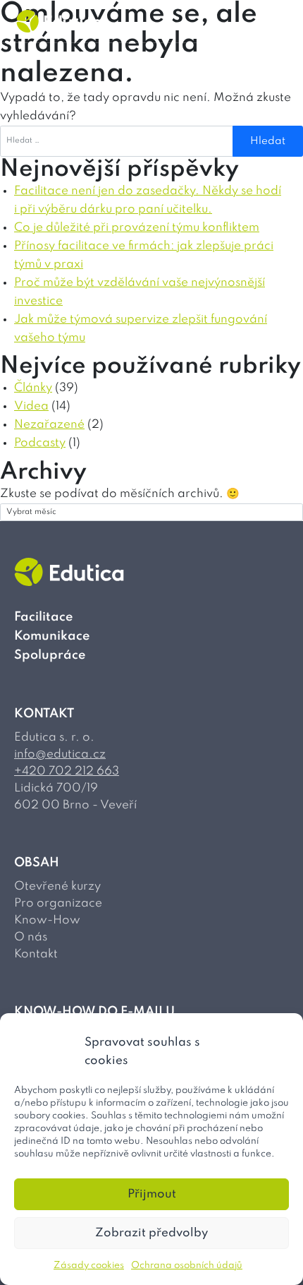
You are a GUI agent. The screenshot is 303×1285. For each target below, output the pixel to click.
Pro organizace (58, 903)
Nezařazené (49, 425)
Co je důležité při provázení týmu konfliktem (136, 228)
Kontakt (36, 954)
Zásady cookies (89, 1265)
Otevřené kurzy (57, 886)
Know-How (47, 920)
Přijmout (152, 1194)
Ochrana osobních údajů (186, 1265)
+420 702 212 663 (66, 771)
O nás (30, 937)
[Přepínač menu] (280, 21)
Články (33, 388)
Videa (31, 406)
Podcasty (40, 443)
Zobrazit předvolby (151, 1233)
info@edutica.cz (60, 754)
